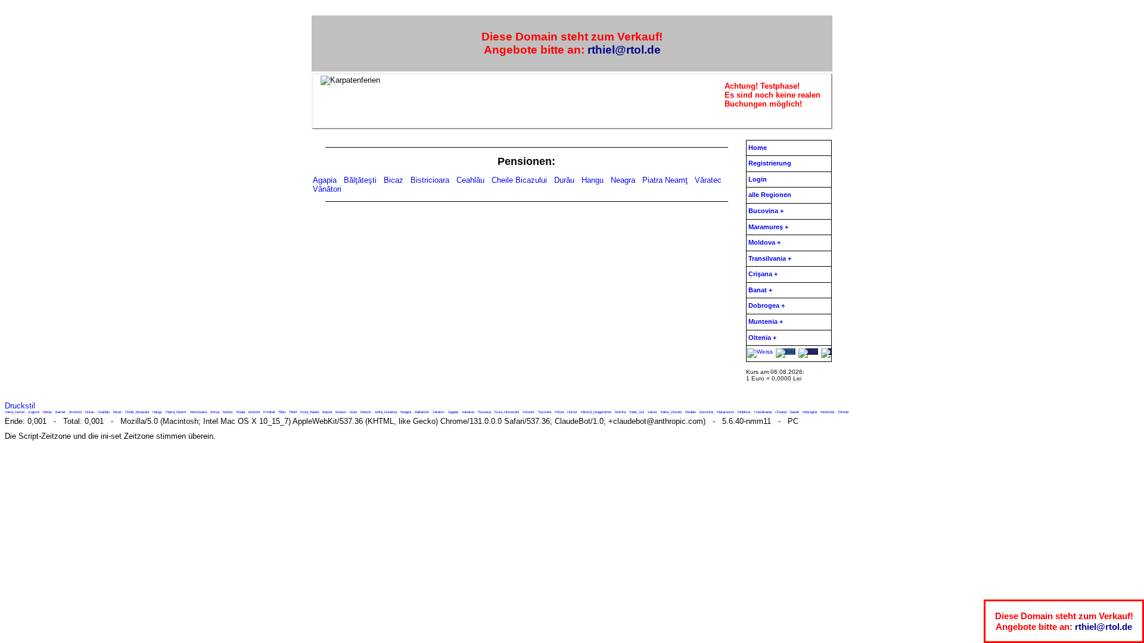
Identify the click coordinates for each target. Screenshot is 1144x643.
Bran (353, 412)
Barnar (60, 412)
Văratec (708, 180)
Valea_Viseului (671, 412)
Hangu (593, 180)
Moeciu (365, 412)
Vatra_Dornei (14, 412)
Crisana (780, 412)
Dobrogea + (766, 305)
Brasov (340, 412)
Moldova (744, 412)
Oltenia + (762, 337)
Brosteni (75, 412)
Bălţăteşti (360, 180)
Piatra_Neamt (176, 412)
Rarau (47, 412)
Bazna (327, 412)
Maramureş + (768, 226)
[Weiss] (760, 351)
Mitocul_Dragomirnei (596, 412)
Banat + (760, 290)
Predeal (269, 412)
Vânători (327, 189)
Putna (559, 412)
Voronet (528, 412)
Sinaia (240, 412)
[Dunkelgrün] (808, 351)
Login (757, 179)
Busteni (254, 412)
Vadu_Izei (636, 412)
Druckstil (20, 405)
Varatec (438, 412)
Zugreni (33, 412)
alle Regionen (769, 194)
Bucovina (706, 412)
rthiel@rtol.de (624, 49)
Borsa (214, 412)
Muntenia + (765, 321)
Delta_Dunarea (386, 412)
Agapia (325, 180)
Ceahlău (470, 180)
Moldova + (764, 242)
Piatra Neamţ (665, 180)
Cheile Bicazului (519, 180)
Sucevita (544, 412)
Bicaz (393, 180)
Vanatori (468, 412)
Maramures (725, 412)
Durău (564, 180)
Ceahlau (104, 412)
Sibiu (281, 412)
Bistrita (620, 412)
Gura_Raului (309, 412)
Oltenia (843, 412)
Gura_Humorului (507, 412)
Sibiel (293, 412)
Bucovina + (766, 210)
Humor (572, 412)
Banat (794, 412)
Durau (89, 412)
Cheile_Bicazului (137, 412)
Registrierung (769, 163)
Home (757, 147)
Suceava (484, 412)
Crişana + (763, 273)
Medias (690, 412)
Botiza (227, 412)
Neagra (623, 180)
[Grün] (785, 351)
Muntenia (827, 412)
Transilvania (763, 412)
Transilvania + (769, 258)
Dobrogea (810, 412)
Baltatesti (422, 412)
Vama (652, 412)
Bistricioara (430, 180)
